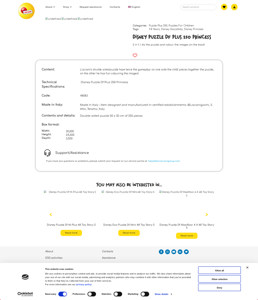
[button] (134, 55)
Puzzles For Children (181, 25)
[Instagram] (167, 251)
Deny (219, 287)
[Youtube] (173, 251)
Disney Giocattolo (172, 29)
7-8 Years (154, 29)
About (49, 251)
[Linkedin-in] (180, 251)
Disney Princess (193, 29)
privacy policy (84, 284)
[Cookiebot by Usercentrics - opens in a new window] (25, 294)
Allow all (219, 270)
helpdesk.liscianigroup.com (164, 161)
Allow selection (220, 279)
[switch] (91, 294)
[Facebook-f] (161, 251)
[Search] (209, 8)
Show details (161, 294)
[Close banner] (247, 270)
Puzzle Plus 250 (158, 25)
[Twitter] (186, 251)
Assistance (109, 258)
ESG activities (53, 258)
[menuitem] (134, 7)
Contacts (107, 251)
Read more (89, 233)
